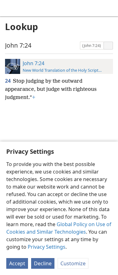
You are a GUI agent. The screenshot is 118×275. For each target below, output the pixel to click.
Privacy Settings (46, 246)
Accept (17, 263)
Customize (73, 263)
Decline (43, 263)
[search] (110, 8)
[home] (9, 8)
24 (8, 80)
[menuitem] (9, 8)
